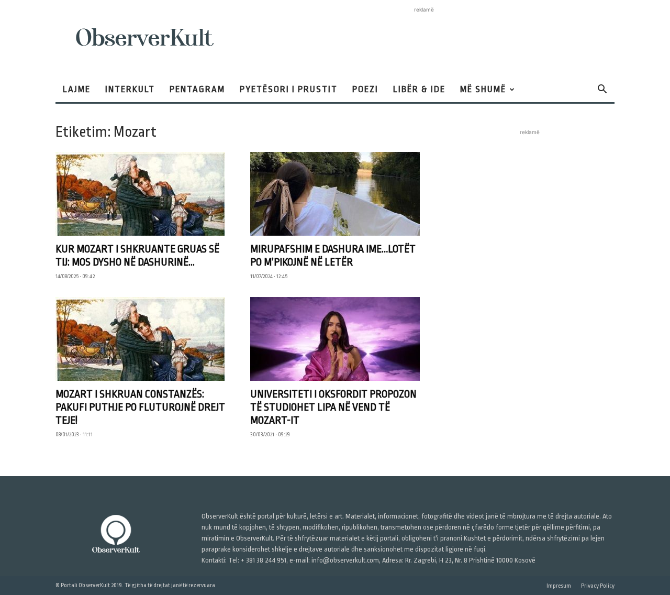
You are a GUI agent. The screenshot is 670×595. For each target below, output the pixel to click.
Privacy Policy (598, 585)
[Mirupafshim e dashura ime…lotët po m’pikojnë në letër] (335, 194)
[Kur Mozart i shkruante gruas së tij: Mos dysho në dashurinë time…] (140, 194)
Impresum (558, 585)
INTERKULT (130, 89)
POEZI (365, 89)
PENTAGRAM (197, 89)
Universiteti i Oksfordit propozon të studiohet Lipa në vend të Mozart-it (333, 407)
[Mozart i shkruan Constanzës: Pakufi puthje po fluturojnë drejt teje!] (140, 339)
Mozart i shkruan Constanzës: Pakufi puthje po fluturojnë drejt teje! (140, 407)
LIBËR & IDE (419, 89)
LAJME (77, 89)
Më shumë (483, 89)
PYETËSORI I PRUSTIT (289, 89)
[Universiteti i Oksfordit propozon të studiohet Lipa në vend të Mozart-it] (335, 339)
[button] (602, 90)
